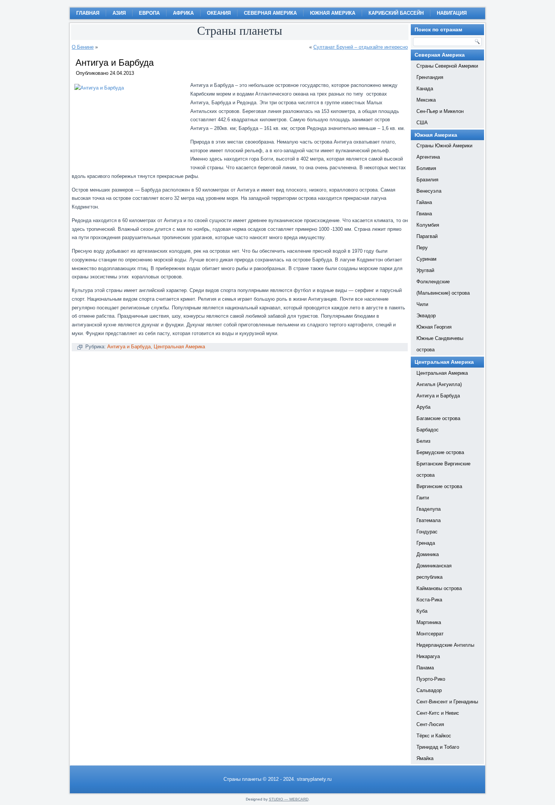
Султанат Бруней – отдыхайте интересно (360, 47)
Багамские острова (438, 418)
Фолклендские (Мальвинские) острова (443, 287)
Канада (424, 88)
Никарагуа (428, 656)
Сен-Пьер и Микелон (440, 111)
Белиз (423, 441)
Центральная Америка (179, 346)
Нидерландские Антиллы (445, 645)
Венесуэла (428, 191)
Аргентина (428, 157)
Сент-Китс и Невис (437, 713)
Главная (87, 13)
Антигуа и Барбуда (129, 346)
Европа (149, 13)
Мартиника (428, 622)
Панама (425, 668)
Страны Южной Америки (444, 145)
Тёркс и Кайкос (433, 736)
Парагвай (427, 236)
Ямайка (424, 758)
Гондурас (427, 532)
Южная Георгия (434, 327)
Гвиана (424, 213)
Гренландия (429, 77)
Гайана (424, 202)
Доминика (427, 554)
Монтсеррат (430, 634)
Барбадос (427, 430)
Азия (119, 13)
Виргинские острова (439, 486)
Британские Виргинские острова (443, 469)
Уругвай (425, 270)
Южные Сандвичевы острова (439, 343)
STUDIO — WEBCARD (288, 799)
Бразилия (427, 179)
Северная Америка (270, 13)
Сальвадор (429, 690)
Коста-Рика (429, 600)
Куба (421, 611)
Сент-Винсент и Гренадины (447, 702)
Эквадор (426, 315)
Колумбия (427, 225)
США (422, 122)
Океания (219, 13)
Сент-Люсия (430, 724)
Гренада (425, 543)
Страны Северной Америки (447, 66)
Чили (422, 304)
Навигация (452, 13)
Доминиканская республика (434, 571)
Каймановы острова (439, 588)
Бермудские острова (440, 452)
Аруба (423, 407)
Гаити (422, 498)
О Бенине (83, 47)
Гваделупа (428, 509)
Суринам (426, 259)
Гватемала (428, 520)
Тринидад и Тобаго (437, 747)
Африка (183, 13)
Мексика (426, 100)
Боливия (426, 168)
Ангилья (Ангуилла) (439, 384)
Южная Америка (332, 13)
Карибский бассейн (396, 13)
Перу (422, 247)
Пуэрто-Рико (430, 679)
